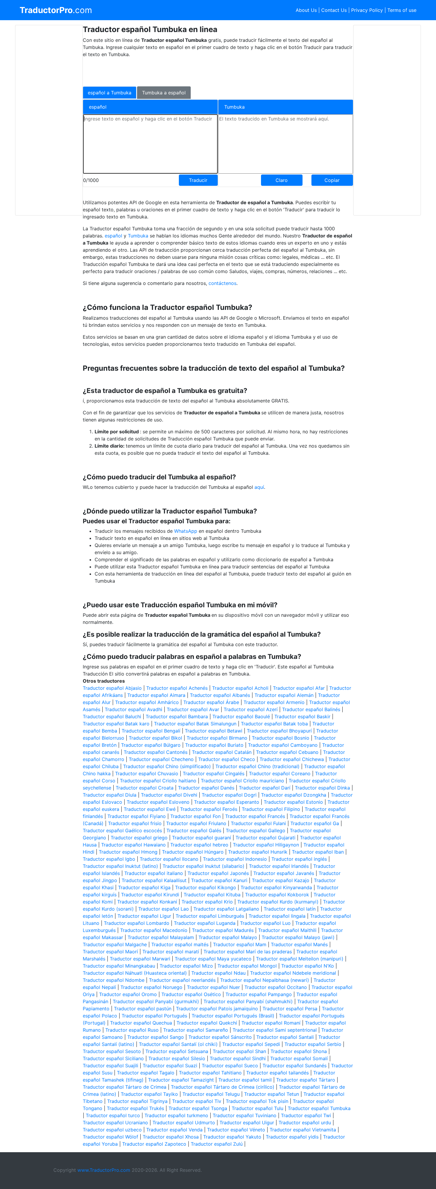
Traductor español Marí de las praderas (247, 952)
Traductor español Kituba (212, 895)
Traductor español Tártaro (305, 1080)
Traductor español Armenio (274, 702)
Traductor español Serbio (312, 1044)
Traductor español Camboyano (283, 745)
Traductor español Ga (314, 823)
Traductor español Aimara (156, 695)
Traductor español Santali (285, 1037)
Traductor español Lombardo (136, 923)
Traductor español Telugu (211, 1094)
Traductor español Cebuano (287, 752)
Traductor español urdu (305, 1122)
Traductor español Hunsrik (257, 852)
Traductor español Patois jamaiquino (217, 1009)
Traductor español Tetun (271, 1094)
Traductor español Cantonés (155, 752)
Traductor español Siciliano (113, 1058)
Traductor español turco (113, 1115)
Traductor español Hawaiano (133, 845)
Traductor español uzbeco (112, 1130)
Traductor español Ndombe (113, 980)
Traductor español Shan (239, 1051)
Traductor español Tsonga (197, 1108)
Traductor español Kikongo (205, 887)
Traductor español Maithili (287, 930)
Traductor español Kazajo (280, 880)
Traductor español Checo (226, 759)
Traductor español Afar (299, 688)
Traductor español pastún (142, 1009)
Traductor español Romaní (270, 1023)
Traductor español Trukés (135, 1108)
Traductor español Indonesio (235, 859)
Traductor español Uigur (246, 1122)
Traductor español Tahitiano (210, 1073)
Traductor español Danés (206, 788)
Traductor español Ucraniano (115, 1122)
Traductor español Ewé (150, 809)
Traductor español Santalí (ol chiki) (178, 1044)
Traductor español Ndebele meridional (293, 973)
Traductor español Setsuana (176, 1051)
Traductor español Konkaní (147, 902)
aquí (259, 487)
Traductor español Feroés (208, 809)
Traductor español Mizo (186, 966)
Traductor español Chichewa (292, 759)
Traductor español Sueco (230, 1065)
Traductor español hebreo (199, 845)
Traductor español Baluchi (112, 716)
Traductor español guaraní (201, 838)
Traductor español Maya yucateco (213, 959)
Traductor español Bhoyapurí (279, 731)
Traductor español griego (139, 838)
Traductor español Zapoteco (154, 1144)
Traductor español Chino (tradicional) (257, 766)
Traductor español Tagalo (145, 1073)
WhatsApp (186, 531)
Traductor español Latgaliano (226, 909)
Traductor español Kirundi (150, 895)
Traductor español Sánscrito (220, 1037)
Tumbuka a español (164, 93)
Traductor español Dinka (322, 788)
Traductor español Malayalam (161, 937)
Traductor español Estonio (293, 802)
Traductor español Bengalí (151, 731)
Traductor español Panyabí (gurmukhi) (156, 1001)
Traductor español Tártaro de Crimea (124, 1087)
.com (56, 10)
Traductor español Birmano (217, 738)
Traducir (198, 180)
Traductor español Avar (193, 709)
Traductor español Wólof (110, 1137)
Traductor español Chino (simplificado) (167, 766)
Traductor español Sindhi (238, 1058)
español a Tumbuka (109, 93)
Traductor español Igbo (109, 859)
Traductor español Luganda (204, 923)
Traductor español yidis (292, 1137)
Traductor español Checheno (161, 759)
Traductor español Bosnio (280, 738)
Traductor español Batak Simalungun (195, 724)
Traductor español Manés (299, 944)
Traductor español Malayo (227, 937)
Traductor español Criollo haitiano (158, 781)
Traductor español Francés (255, 816)
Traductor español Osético (191, 994)
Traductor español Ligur (144, 916)
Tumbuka (139, 236)
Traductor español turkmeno (176, 1115)
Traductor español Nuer (213, 987)
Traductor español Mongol (247, 966)
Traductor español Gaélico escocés (122, 830)
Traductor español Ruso (132, 1030)
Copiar (332, 180)
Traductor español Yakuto (232, 1137)
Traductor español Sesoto (112, 1051)
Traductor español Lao (163, 909)
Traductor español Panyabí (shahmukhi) (248, 1001)
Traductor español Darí (264, 788)
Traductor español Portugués (154, 1016)
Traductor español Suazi (170, 1065)
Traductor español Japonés (218, 873)
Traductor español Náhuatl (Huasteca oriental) (135, 973)
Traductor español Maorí (110, 952)
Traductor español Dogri (229, 795)
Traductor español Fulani (258, 823)
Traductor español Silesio (176, 1058)
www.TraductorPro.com (103, 1170)
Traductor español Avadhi (133, 709)
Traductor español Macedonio (153, 930)
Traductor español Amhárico (147, 702)
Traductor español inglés (299, 859)
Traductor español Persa (289, 1009)
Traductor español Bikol (155, 738)
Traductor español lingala (277, 916)
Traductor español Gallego (255, 830)
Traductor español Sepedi (251, 1044)
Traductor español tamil (245, 1080)
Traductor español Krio (207, 902)
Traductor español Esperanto (226, 802)
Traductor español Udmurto (183, 1122)
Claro (282, 180)
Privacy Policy (367, 10)
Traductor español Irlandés (279, 866)
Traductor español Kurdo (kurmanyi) (278, 902)
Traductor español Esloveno (158, 802)
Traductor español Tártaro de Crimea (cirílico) (222, 1087)
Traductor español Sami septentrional (275, 1030)
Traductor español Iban (318, 852)
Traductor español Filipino (271, 809)
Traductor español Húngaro (193, 852)
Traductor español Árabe (211, 702)
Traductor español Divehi (169, 795)
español (113, 236)
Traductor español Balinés (311, 709)
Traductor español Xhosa (171, 1137)
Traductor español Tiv (196, 1101)
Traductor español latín (290, 909)
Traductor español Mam (239, 944)
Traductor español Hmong (128, 852)
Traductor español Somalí (299, 1058)
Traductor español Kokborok (277, 895)
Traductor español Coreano (280, 773)
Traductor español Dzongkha (293, 795)
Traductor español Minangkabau (119, 966)
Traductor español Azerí (251, 709)
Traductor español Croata (145, 788)
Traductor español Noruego (151, 987)
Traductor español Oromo (128, 994)
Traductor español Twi (306, 1115)
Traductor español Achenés (177, 688)
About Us (306, 10)
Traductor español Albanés (220, 695)
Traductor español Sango (155, 1037)
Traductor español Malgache (115, 944)
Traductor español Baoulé (241, 716)
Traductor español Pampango (258, 994)
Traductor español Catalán (222, 752)
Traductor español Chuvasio (146, 773)
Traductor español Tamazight (181, 1080)
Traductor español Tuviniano (244, 1115)
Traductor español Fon (195, 816)
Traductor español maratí (170, 952)
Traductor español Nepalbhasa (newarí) (264, 980)
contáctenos (222, 283)
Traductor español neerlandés (182, 980)
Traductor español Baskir (302, 716)
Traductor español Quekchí (206, 1023)
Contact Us (334, 10)
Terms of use (401, 10)
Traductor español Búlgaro (151, 745)
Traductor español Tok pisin (257, 1101)
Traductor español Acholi (240, 688)
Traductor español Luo (265, 923)
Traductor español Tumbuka (319, 1108)
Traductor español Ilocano (169, 859)
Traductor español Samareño (195, 1030)
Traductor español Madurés (223, 930)
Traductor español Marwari (140, 959)
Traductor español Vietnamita (303, 1130)
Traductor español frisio (135, 823)
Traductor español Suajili (110, 1065)
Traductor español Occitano (275, 987)
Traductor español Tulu (257, 1108)
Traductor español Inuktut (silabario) (203, 866)
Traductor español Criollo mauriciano (242, 781)
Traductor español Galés (193, 830)
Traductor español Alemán (284, 695)
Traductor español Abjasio (112, 688)
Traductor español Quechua (141, 1023)
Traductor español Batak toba (274, 724)
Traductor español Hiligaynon (266, 845)
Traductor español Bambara (177, 716)
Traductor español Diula (109, 795)
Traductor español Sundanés (294, 1065)
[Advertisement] (49, 120)
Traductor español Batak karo (116, 724)
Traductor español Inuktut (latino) (120, 866)
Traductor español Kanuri (219, 880)
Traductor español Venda (174, 1130)
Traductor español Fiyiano (136, 816)
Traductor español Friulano (196, 823)
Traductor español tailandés (277, 1073)
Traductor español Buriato (214, 745)
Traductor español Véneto (236, 1130)
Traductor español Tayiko (149, 1094)
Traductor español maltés (180, 944)
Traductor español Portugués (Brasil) (233, 1016)
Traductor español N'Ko (307, 966)
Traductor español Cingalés (213, 773)
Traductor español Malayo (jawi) (298, 937)
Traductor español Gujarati (265, 838)
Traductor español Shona (298, 1051)
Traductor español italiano (153, 873)
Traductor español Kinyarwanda (276, 887)
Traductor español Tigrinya (137, 1101)
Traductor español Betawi (213, 731)
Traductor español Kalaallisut (154, 880)
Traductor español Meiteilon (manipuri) (299, 959)
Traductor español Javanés (283, 873)
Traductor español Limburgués (210, 916)
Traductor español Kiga (144, 887)
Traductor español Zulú (217, 1144)
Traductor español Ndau (218, 973)
